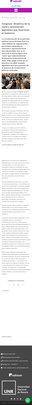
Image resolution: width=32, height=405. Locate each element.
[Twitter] (14, 399)
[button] (16, 10)
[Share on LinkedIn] (18, 285)
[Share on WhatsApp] (22, 285)
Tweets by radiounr (7, 336)
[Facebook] (11, 399)
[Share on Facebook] (14, 285)
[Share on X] (9, 285)
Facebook (6, 290)
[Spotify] (20, 399)
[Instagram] (17, 399)
